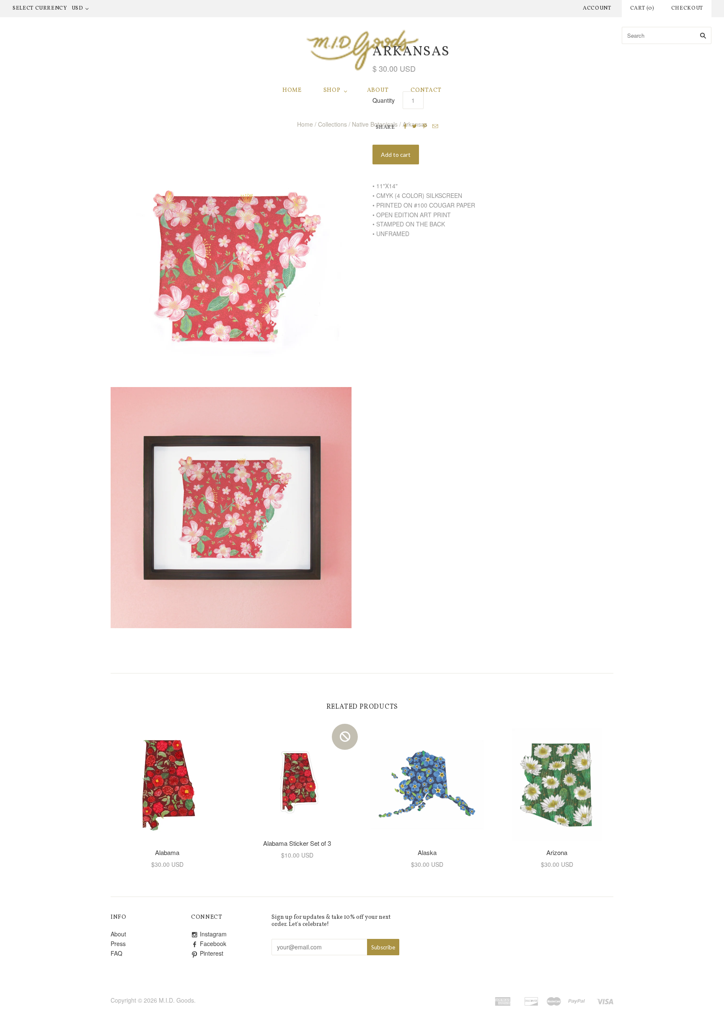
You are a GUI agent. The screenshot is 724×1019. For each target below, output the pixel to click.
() (642, 8)
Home (292, 90)
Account (597, 8)
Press (118, 943)
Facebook (213, 943)
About (378, 90)
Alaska (427, 852)
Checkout (687, 8)
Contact (426, 90)
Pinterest (211, 953)
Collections (332, 124)
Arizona (556, 852)
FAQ (116, 953)
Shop (332, 90)
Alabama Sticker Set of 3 (297, 843)
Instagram (213, 934)
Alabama (167, 852)
